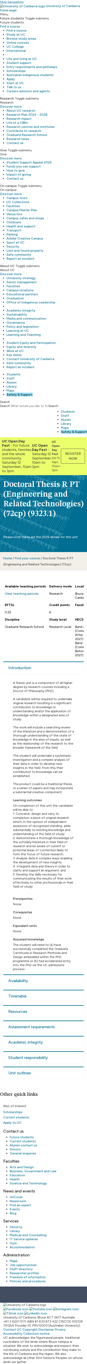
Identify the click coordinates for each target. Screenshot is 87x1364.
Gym (13, 1243)
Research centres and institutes (30, 127)
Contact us (14, 143)
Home (7, 558)
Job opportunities (23, 1265)
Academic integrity (20, 310)
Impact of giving (18, 174)
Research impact (19, 119)
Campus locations (20, 290)
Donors (15, 1149)
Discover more (11, 106)
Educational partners (22, 294)
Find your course (27, 558)
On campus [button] (8, 186)
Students (13, 374)
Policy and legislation (22, 327)
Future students (22, 1137)
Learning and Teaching (23, 335)
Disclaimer (46, 1329)
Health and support (20, 226)
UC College (15, 47)
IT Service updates (24, 1239)
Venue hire (14, 214)
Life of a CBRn (17, 123)
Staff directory (21, 1269)
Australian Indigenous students (30, 75)
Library (11, 386)
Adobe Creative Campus (24, 238)
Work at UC (15, 351)
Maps (10, 390)
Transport (13, 230)
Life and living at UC (21, 59)
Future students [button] (12, 18)
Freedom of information (28, 1277)
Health (15, 1179)
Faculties (13, 286)
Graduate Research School (26, 135)
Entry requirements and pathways (31, 67)
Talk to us (13, 87)
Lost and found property (25, 250)
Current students (16, 1117)
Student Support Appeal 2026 (29, 162)
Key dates (14, 355)
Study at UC (15, 34)
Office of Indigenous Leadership (30, 302)
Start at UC (15, 83)
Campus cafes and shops (25, 218)
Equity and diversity (21, 347)
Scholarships (16, 71)
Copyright (30, 1329)
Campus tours (17, 198)
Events (15, 1209)
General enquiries (23, 1153)
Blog (13, 1213)
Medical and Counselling (28, 1235)
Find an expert (20, 1205)
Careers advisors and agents (28, 91)
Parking (12, 234)
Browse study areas (21, 38)
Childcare (13, 222)
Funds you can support (23, 166)
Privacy (60, 1329)
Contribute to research (23, 131)
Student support (18, 63)
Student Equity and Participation (31, 343)
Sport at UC (15, 242)
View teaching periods (22, 594)
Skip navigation (12, 2)
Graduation (15, 298)
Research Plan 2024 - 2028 (26, 115)
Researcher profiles (24, 1273)
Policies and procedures (28, 1281)
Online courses (17, 43)
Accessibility (12, 1333)
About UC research (20, 110)
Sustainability (16, 314)
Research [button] (7, 98)
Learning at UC (17, 331)
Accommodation (22, 1247)
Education (17, 1175)
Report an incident (20, 259)
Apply (10, 79)
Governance (15, 322)
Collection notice (36, 1333)
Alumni (11, 382)
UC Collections (17, 202)
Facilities (13, 206)
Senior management (21, 282)
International (16, 51)
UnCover (16, 1197)
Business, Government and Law (33, 1171)
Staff (10, 378)
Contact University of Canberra (30, 359)
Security (12, 246)
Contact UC (12, 1329)
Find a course (10, 26)
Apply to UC (12, 1122)
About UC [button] (7, 266)
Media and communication (26, 318)
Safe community (18, 254)
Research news (17, 139)
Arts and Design (22, 1167)
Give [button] (3, 150)
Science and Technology (28, 1183)
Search (5, 406)
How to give (15, 170)
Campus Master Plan (21, 210)
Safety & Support (19, 394)
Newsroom (18, 1201)
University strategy (21, 278)
